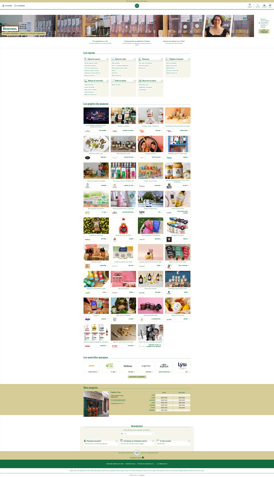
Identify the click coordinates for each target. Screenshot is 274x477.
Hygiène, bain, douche (171, 65)
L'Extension (142, 475)
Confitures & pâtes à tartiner (92, 70)
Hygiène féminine (170, 68)
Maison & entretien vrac (91, 94)
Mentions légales (131, 464)
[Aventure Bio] (137, 453)
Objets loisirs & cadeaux (91, 90)
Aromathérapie (142, 90)
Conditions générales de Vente (115, 464)
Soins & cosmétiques (171, 63)
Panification (115, 73)
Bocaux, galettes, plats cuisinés (120, 68)
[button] (257, 6)
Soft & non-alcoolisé (144, 65)
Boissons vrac (142, 68)
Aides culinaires (116, 63)
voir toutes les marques (136, 377)
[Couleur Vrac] (137, 5)
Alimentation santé (143, 85)
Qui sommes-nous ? (162, 464)
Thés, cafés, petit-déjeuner (145, 63)
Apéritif (114, 70)
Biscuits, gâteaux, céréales (91, 63)
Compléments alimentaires (145, 87)
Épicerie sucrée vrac (90, 75)
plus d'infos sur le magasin (264, 31)
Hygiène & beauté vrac (171, 73)
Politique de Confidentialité (145, 464)
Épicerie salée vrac (116, 75)
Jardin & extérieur (89, 92)
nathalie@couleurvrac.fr (117, 403)
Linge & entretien (89, 85)
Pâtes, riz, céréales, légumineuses (120, 65)
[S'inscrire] (151, 433)
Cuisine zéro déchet (89, 87)
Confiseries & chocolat (90, 65)
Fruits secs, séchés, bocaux (91, 68)
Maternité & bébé (116, 85)
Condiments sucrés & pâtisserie (93, 73)
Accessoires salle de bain (172, 70)
